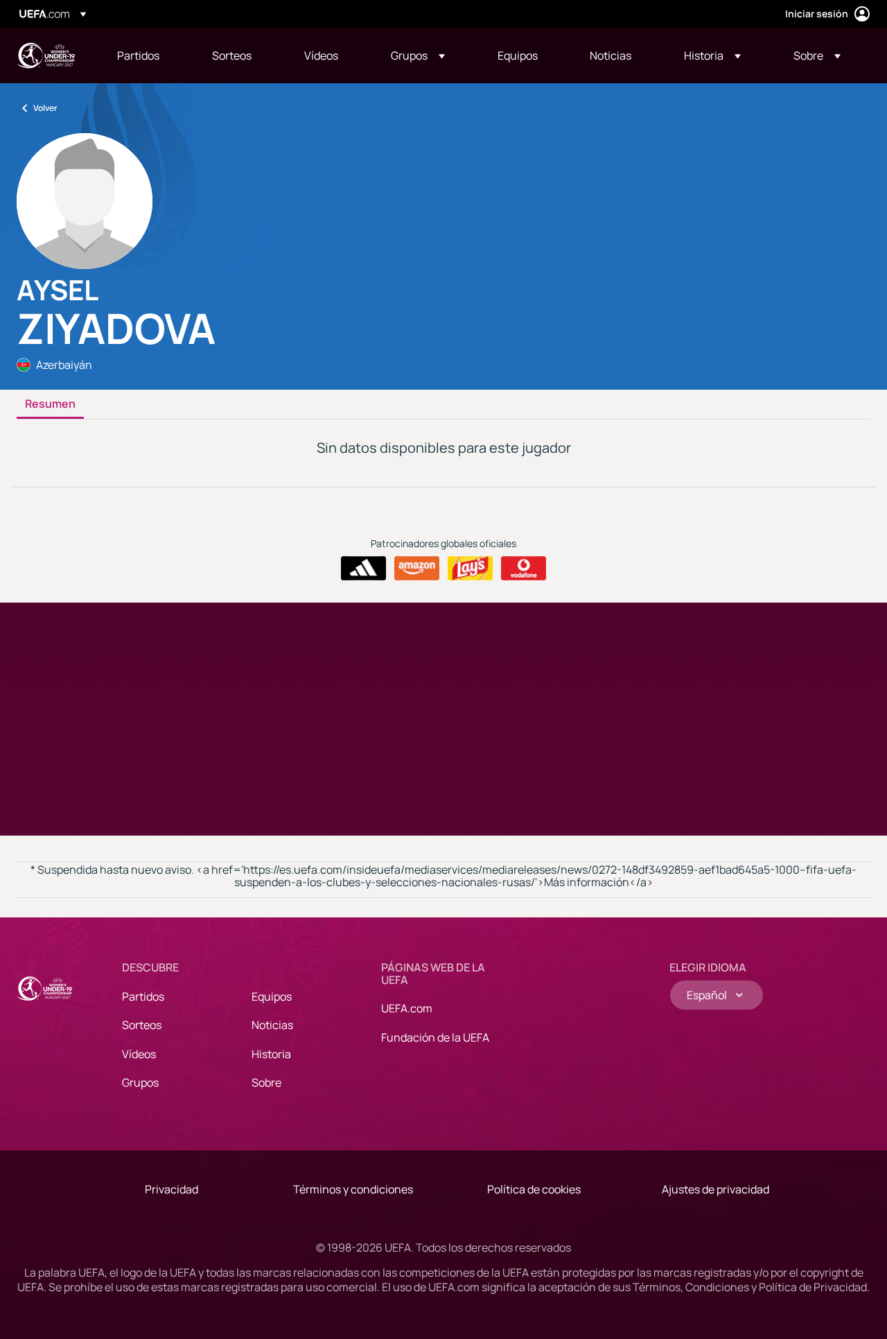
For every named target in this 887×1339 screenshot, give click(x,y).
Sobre (266, 1082)
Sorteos (141, 1025)
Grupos (140, 1082)
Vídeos (139, 1054)
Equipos (272, 996)
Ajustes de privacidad (715, 1189)
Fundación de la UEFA (435, 1037)
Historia (271, 1054)
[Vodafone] (523, 568)
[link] (138, 55)
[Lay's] (470, 568)
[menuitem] (147, 55)
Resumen (50, 404)
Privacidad (171, 1189)
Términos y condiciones (353, 1189)
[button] (418, 55)
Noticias (272, 1025)
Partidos (143, 996)
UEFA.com (406, 1008)
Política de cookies (534, 1189)
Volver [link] (45, 108)
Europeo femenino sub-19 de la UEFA (46, 55)
